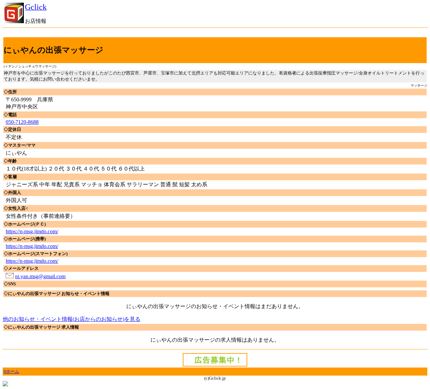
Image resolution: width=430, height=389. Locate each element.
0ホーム (11, 371)
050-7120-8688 (22, 122)
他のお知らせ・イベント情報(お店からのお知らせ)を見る (71, 319)
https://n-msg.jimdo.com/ (32, 231)
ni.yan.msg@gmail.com (40, 276)
